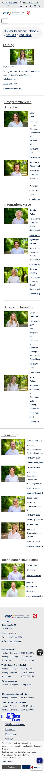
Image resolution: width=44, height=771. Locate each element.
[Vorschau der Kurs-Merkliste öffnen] (30, 6)
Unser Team (25, 35)
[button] (26, 6)
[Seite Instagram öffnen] (8, 6)
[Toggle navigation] (4, 21)
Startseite (34, 31)
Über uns (11, 35)
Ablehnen (11, 767)
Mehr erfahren (8, 762)
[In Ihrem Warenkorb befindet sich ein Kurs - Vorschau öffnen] (21, 6)
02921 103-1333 (16, 633)
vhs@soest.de (15, 641)
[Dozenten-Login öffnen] (35, 6)
